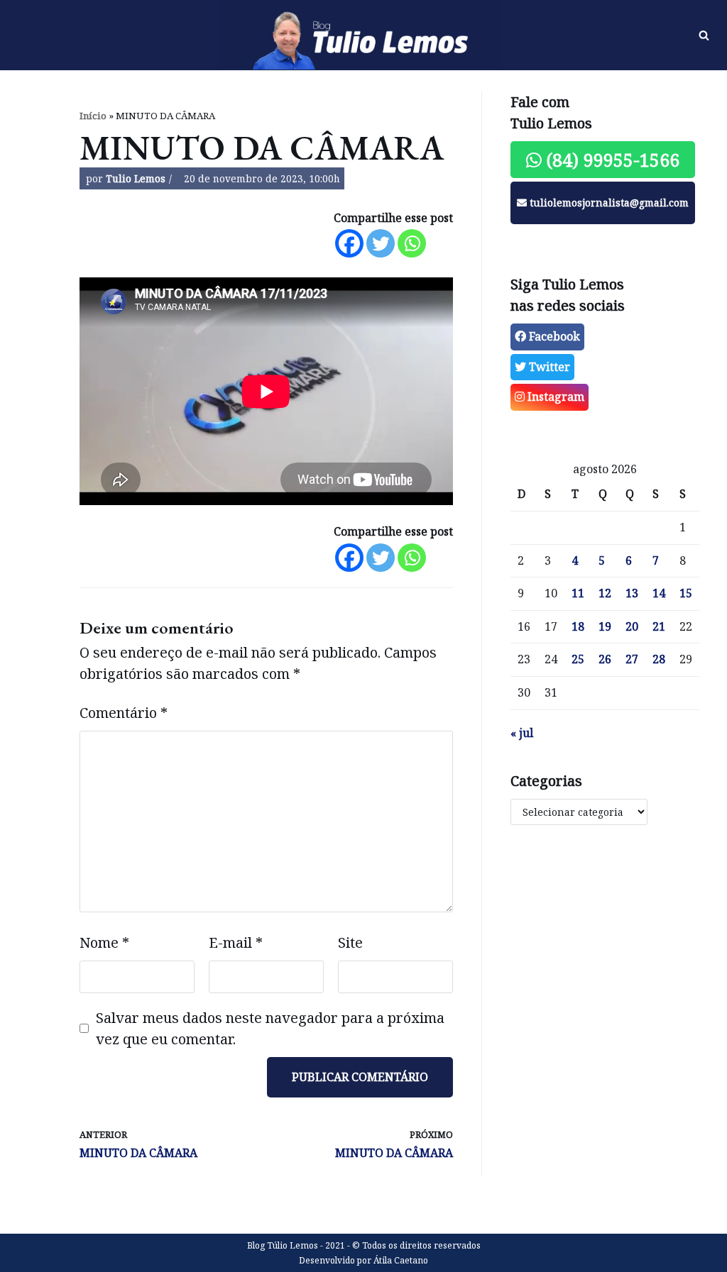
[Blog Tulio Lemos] (363, 35)
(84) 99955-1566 (610, 160)
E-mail (236, 942)
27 (631, 659)
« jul (521, 733)
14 (658, 593)
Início (93, 115)
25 (578, 659)
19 (604, 626)
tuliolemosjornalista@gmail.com (608, 202)
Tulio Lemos (135, 178)
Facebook (553, 336)
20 (631, 626)
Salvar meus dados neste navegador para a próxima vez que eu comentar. (270, 1028)
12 (604, 593)
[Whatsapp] (412, 243)
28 (658, 659)
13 (631, 593)
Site (350, 942)
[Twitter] (380, 243)
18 (578, 626)
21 (658, 626)
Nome (104, 942)
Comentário (124, 712)
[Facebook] (349, 243)
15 (685, 593)
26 (604, 659)
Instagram (554, 396)
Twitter (548, 367)
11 (578, 593)
